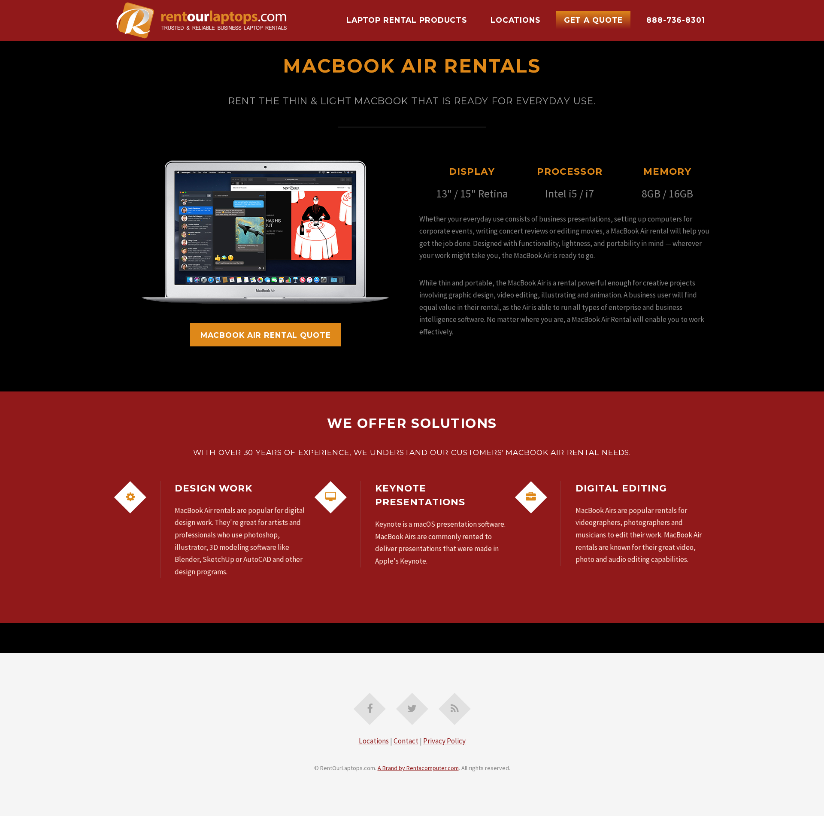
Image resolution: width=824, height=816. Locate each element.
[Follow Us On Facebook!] (369, 709)
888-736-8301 (675, 19)
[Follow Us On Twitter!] (412, 709)
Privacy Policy (444, 741)
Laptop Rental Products (406, 19)
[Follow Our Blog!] (454, 709)
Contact (406, 741)
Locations (515, 19)
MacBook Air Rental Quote (265, 335)
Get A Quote (593, 19)
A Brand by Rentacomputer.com (418, 768)
